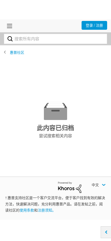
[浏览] (8, 25)
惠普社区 (17, 52)
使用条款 (27, 210)
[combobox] (55, 39)
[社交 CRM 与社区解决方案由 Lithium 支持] (69, 187)
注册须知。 (47, 210)
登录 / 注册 (94, 25)
